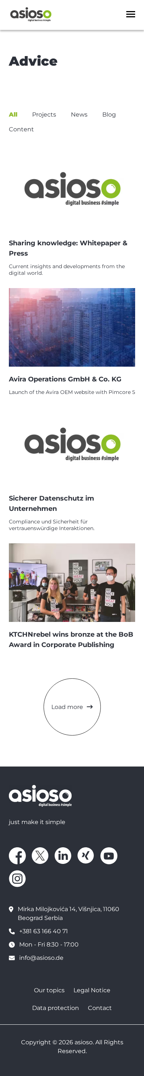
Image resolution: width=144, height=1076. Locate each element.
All (13, 114)
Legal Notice (91, 990)
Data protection (55, 1007)
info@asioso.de (41, 957)
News (79, 114)
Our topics (49, 990)
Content (21, 129)
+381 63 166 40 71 (43, 931)
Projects (44, 114)
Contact (100, 1007)
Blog (109, 114)
